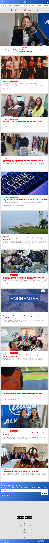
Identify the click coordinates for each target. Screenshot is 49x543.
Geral (9, 5)
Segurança (17, 5)
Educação (32, 5)
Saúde (39, 5)
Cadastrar (44, 493)
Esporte (3, 5)
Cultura (24, 5)
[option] (24, 34)
